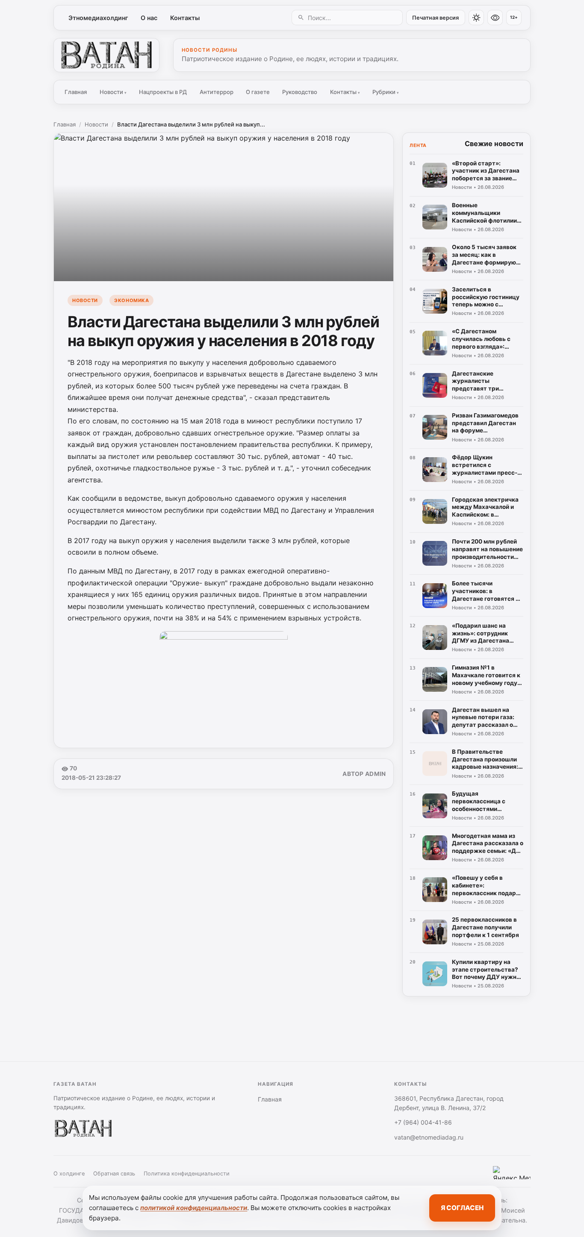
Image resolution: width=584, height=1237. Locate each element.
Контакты (185, 17)
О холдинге (69, 1173)
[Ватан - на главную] (106, 55)
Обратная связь (114, 1173)
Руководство (299, 91)
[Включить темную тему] (476, 17)
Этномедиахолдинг (98, 17)
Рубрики (385, 91)
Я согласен (462, 1208)
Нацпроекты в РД (163, 91)
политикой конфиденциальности (193, 1208)
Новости (113, 91)
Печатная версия (435, 18)
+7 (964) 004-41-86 (423, 1122)
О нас (149, 17)
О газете (258, 91)
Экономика (131, 300)
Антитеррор (216, 91)
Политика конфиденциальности (187, 1173)
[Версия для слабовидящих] (495, 17)
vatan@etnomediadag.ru (428, 1137)
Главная (76, 91)
